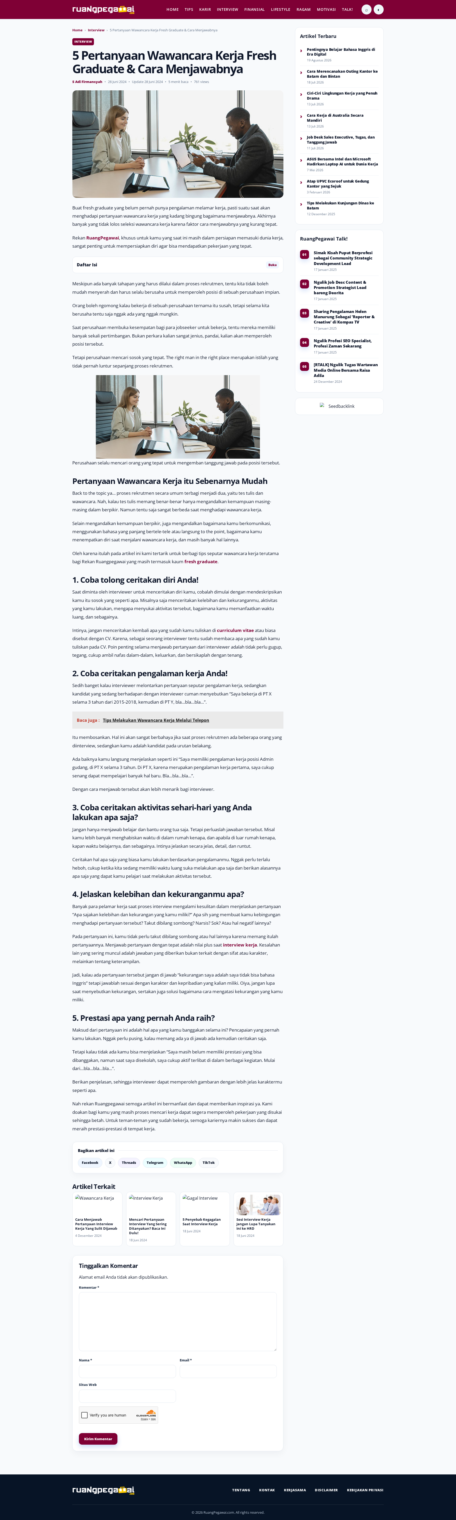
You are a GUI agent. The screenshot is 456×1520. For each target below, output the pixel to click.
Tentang (241, 1490)
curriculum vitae (235, 630)
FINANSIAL (254, 9)
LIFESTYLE (281, 9)
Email (186, 1360)
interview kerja (240, 945)
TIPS (189, 9)
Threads (129, 1162)
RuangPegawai (102, 238)
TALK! (347, 9)
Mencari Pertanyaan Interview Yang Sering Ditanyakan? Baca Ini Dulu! (148, 1226)
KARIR (205, 9)
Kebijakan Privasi (365, 1490)
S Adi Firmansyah (87, 81)
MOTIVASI (326, 9)
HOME (173, 9)
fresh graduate (200, 561)
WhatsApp (183, 1162)
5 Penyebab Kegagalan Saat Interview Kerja (202, 1221)
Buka (272, 265)
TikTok (209, 1162)
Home (77, 30)
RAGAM (304, 9)
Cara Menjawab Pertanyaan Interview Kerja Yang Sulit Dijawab (96, 1224)
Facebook (90, 1162)
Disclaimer (326, 1490)
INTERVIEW (227, 9)
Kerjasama (295, 1490)
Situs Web (88, 1384)
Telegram (155, 1162)
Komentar (89, 1287)
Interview (96, 30)
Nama (85, 1360)
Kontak (267, 1490)
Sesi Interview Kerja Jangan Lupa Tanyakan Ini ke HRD (256, 1224)
